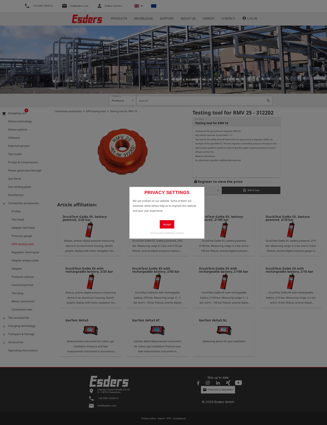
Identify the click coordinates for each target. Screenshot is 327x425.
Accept (167, 224)
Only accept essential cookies (167, 232)
